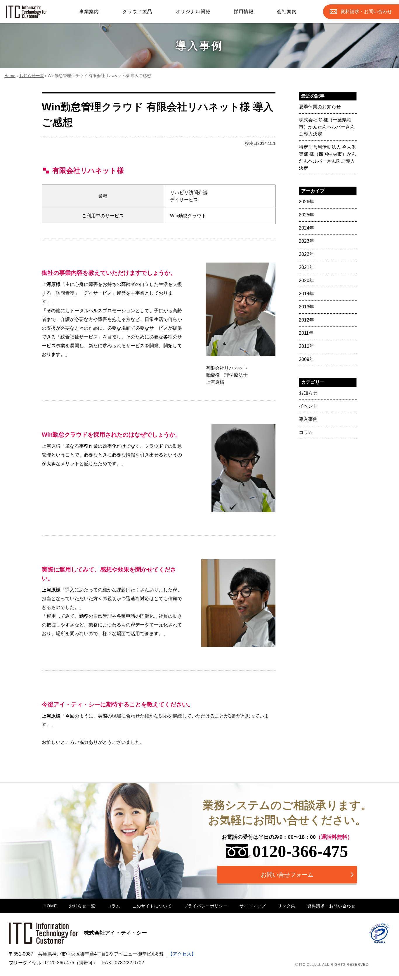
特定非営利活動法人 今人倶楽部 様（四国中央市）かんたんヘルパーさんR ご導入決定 (327, 158)
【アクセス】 (182, 953)
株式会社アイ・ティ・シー (115, 933)
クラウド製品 (137, 11)
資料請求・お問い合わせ (331, 906)
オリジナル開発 (193, 11)
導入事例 (308, 419)
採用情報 (244, 11)
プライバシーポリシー (206, 906)
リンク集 (286, 906)
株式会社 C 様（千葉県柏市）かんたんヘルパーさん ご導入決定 (327, 126)
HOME (50, 906)
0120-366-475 (300, 851)
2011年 (306, 333)
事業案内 (89, 11)
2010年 (306, 346)
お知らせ (308, 392)
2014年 (306, 293)
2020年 (306, 280)
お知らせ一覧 (31, 75)
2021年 (306, 267)
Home (9, 75)
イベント (308, 406)
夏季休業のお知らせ (320, 106)
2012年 (306, 319)
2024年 (306, 227)
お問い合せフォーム (287, 874)
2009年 (306, 359)
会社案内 (287, 11)
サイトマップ (253, 906)
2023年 (306, 241)
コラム (306, 432)
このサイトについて (152, 906)
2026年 (306, 201)
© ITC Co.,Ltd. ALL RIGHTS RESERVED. (332, 965)
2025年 (306, 214)
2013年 (306, 306)
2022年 (306, 254)
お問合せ (366, 11)
